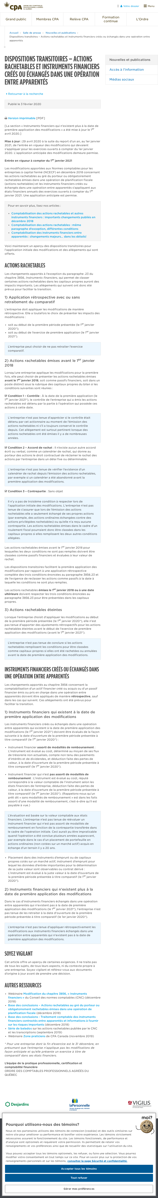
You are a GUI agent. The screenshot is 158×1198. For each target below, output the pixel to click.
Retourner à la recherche (25, 93)
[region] (79, 1154)
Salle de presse (32, 32)
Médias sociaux (121, 79)
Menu (151, 6)
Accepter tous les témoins (79, 1168)
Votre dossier (131, 6)
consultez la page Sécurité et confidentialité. (97, 1161)
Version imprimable (21, 118)
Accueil (13, 32)
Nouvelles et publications (61, 32)
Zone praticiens (34, 1036)
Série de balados (20, 1028)
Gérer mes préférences (79, 1188)
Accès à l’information (126, 69)
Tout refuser (79, 1177)
